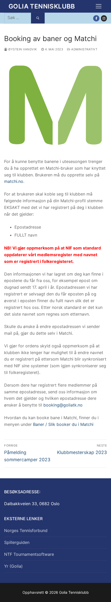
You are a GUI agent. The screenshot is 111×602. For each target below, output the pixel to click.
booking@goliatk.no (63, 405)
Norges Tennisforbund (25, 530)
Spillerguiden (16, 542)
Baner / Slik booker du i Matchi (63, 424)
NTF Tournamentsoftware (29, 554)
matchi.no (13, 181)
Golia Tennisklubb (42, 6)
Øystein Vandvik (22, 49)
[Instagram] (104, 18)
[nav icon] (98, 6)
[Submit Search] (38, 18)
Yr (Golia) (13, 566)
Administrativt (83, 49)
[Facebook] (96, 18)
